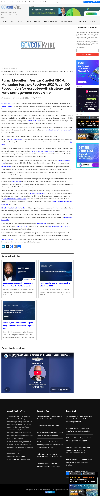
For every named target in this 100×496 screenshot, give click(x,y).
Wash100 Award (6, 106)
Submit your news (58, 2)
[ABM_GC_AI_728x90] (64, 12)
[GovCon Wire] (11, 8)
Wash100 (38, 98)
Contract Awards (33, 22)
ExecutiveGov (43, 411)
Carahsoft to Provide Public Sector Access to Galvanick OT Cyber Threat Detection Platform (78, 450)
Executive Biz (23, 2)
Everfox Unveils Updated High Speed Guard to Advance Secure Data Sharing (79, 462)
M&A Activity (66, 22)
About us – (11, 456)
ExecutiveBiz (71, 411)
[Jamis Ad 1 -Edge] (87, 155)
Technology (81, 22)
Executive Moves (51, 22)
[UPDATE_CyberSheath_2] (87, 128)
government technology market (43, 151)
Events (92, 22)
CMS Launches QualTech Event (48, 426)
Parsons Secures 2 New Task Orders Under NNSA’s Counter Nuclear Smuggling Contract (79, 419)
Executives (15, 22)
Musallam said (6, 167)
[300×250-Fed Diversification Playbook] (87, 72)
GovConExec (44, 2)
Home (5, 22)
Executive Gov (33, 2)
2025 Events (25, 459)
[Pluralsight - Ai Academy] (87, 100)
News (13, 69)
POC (15, 2)
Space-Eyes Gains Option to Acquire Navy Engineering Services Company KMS (18, 326)
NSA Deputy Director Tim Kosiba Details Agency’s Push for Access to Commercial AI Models (50, 444)
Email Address (81, 48)
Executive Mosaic (6, 2)
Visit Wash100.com (33, 121)
